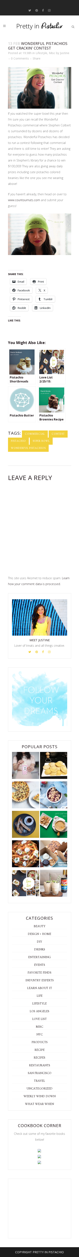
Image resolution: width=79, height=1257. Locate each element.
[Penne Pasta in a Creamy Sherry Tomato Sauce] (25, 854)
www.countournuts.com (24, 200)
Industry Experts (39, 980)
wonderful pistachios (28, 448)
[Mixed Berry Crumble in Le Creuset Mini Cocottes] (53, 795)
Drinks (39, 949)
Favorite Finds (39, 972)
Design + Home (39, 934)
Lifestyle (41, 53)
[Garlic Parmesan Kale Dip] (53, 825)
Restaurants (39, 1065)
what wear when (39, 1104)
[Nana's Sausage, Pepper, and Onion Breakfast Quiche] (25, 795)
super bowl (41, 441)
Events (39, 965)
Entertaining (39, 957)
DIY (39, 941)
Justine (64, 53)
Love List (39, 1019)
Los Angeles (39, 1011)
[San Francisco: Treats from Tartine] (53, 854)
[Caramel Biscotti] (25, 825)
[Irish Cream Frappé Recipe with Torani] (53, 884)
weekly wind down (40, 1096)
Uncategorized (39, 1088)
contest (58, 434)
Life (40, 996)
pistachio (18, 441)
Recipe (40, 1050)
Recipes (39, 1057)
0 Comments (20, 58)
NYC (39, 1034)
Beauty (40, 926)
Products (40, 1042)
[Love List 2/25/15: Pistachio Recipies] (25, 884)
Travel (39, 1081)
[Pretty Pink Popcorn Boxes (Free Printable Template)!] (25, 766)
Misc (52, 53)
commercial (35, 434)
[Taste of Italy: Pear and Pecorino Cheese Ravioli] (53, 766)
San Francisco (39, 1073)
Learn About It (39, 988)
